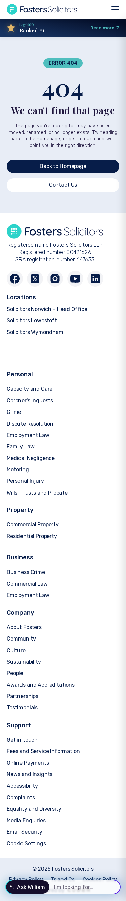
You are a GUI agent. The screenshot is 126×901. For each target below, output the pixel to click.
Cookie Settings (26, 843)
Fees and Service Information (43, 751)
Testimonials (22, 707)
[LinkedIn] (95, 279)
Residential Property (32, 536)
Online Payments (28, 763)
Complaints (21, 797)
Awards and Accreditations (41, 685)
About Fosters (24, 627)
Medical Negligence (31, 458)
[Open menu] (115, 9)
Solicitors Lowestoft (32, 320)
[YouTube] (75, 279)
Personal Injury (25, 481)
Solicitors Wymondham (35, 332)
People (15, 673)
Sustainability (24, 662)
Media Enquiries (26, 820)
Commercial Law (27, 584)
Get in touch (22, 740)
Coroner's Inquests (30, 400)
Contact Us (63, 185)
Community (21, 638)
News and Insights (29, 774)
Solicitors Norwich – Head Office (47, 309)
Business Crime (26, 572)
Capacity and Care (29, 389)
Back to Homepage (63, 166)
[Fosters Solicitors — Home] (42, 9)
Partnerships (22, 696)
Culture (16, 650)
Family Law (20, 446)
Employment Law (28, 435)
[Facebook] (15, 279)
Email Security (24, 832)
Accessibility (22, 786)
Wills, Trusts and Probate (37, 493)
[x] (35, 279)
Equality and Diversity (34, 809)
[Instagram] (55, 279)
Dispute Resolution (30, 424)
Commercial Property (33, 524)
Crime (14, 412)
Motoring (18, 469)
